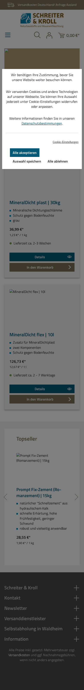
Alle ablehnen (58, 161)
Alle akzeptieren (25, 152)
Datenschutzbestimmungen (42, 123)
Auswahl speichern (27, 161)
